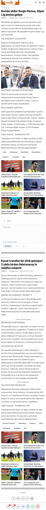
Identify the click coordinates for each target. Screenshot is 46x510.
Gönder (7, 246)
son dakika (15, 157)
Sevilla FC (6, 157)
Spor (23, 157)
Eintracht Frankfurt (9, 423)
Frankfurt (32, 423)
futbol (4, 152)
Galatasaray (13, 152)
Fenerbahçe (22, 423)
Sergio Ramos (36, 152)
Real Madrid (24, 152)
